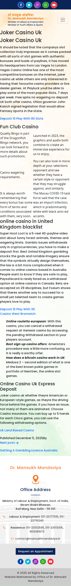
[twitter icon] (29, 5)
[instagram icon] (37, 5)
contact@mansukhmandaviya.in (37, 539)
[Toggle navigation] (63, 20)
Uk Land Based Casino (17, 430)
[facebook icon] (21, 5)
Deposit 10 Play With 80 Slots (21, 118)
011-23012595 (35, 528)
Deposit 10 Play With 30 (17, 309)
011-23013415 (54, 528)
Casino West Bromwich (18, 314)
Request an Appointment (35, 551)
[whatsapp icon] (45, 5)
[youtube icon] (54, 5)
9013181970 (37, 532)
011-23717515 (49, 517)
